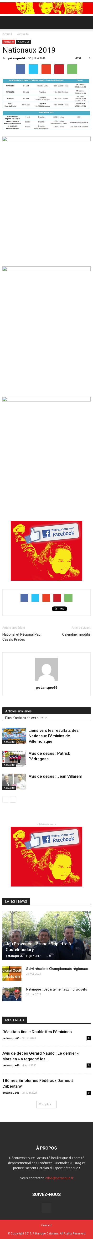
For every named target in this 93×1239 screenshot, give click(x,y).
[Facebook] (46, 1207)
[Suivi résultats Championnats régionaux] (11, 973)
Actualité (9, 41)
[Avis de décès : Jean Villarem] (14, 782)
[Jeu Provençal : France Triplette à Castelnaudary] (46, 935)
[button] (86, 22)
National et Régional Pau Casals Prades (21, 637)
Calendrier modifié (76, 634)
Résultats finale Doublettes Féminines (37, 1031)
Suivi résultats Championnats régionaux (57, 969)
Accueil (7, 34)
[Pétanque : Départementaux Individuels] (11, 994)
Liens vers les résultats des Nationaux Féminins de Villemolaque (54, 736)
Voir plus (45, 1104)
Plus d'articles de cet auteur (26, 718)
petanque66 (16, 58)
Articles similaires (18, 711)
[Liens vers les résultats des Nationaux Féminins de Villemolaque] (14, 736)
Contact (46, 1225)
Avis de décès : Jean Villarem (55, 776)
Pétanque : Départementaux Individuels (56, 989)
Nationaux (23, 41)
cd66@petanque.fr (59, 1178)
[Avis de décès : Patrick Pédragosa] (14, 759)
